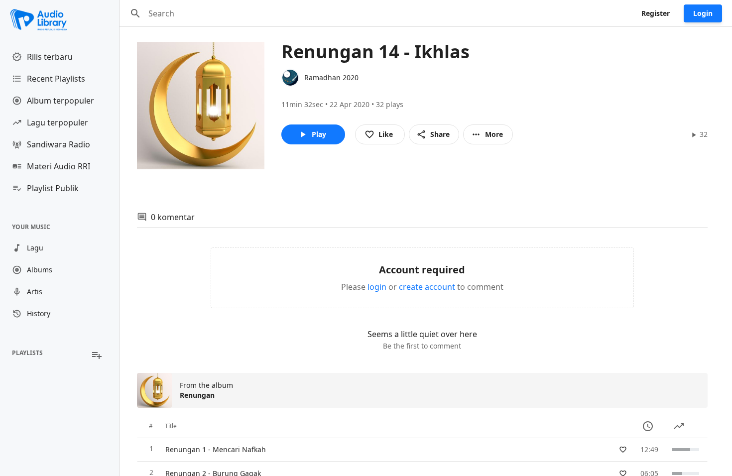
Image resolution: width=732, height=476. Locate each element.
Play (319, 134)
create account (427, 286)
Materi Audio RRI (58, 166)
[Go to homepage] (59, 20)
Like (385, 134)
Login (703, 13)
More (494, 134)
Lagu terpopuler (57, 122)
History (38, 313)
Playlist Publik (53, 188)
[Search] (135, 13)
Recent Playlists (56, 78)
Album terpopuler (60, 100)
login (376, 286)
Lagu (35, 247)
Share (440, 134)
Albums (39, 269)
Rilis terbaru (50, 56)
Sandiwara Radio (58, 144)
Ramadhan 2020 (331, 77)
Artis (34, 291)
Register (655, 13)
